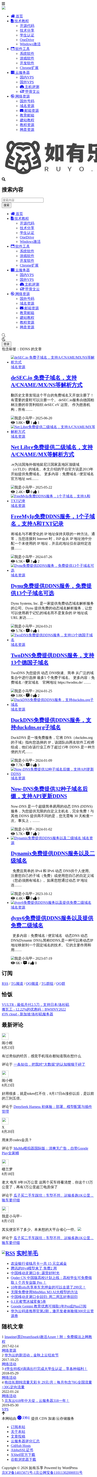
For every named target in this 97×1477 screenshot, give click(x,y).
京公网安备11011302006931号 (59, 1473)
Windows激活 (30, 44)
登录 (6, 344)
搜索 (6, 205)
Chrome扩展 (29, 68)
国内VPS (27, 77)
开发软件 (27, 63)
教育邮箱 (27, 115)
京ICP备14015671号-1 (19, 1473)
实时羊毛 (27, 1253)
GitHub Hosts (21, 1446)
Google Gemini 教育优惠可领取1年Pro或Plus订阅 (48, 1306)
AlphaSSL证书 (22, 1450)
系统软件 (27, 53)
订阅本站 (18, 1427)
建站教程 (27, 120)
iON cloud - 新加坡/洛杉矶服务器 (27, 1014)
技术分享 (27, 30)
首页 (19, 16)
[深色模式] (48, 339)
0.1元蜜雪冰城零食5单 (28, 1301)
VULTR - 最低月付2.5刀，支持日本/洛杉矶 (35, 1005)
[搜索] (48, 335)
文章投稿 (18, 1436)
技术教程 (21, 21)
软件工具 (22, 49)
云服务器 (22, 72)
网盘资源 (27, 129)
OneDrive (27, 40)
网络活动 (9, 1364)
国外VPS (27, 82)
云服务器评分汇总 (25, 1441)
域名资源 (27, 106)
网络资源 (22, 96)
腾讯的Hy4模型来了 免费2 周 (34, 1268)
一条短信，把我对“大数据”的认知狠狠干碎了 (49, 1064)
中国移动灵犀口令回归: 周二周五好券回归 (44, 1297)
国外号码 (27, 101)
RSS (5, 983)
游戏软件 (27, 58)
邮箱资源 (31, 110)
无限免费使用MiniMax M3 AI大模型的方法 (44, 1292)
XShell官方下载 (23, 1455)
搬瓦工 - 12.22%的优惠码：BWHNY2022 (34, 1009)
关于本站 (18, 1432)
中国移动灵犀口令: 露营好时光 (35, 1273)
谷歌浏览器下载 (23, 1459)
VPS (5, 1409)
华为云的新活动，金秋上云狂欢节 (32, 1355)
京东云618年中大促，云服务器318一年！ (37, 1401)
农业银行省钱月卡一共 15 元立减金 (39, 1263)
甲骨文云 (32, 91)
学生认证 (27, 35)
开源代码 (27, 26)
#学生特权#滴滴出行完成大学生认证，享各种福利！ (46, 1369)
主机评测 (31, 87)
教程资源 (27, 125)
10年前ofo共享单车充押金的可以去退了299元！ (48, 1287)
